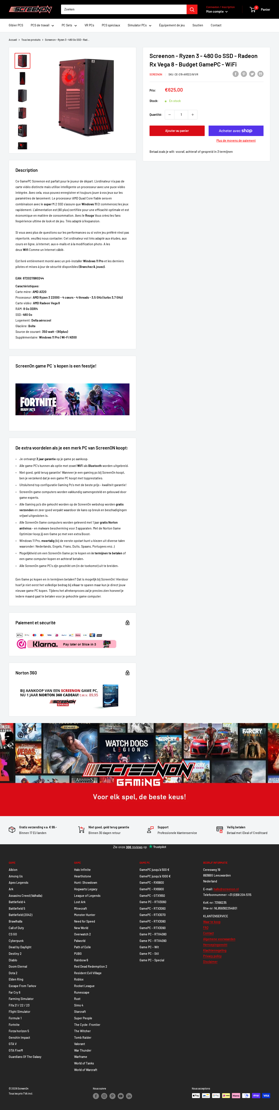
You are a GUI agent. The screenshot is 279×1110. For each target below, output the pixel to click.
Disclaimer (210, 962)
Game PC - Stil (149, 953)
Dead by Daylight (20, 947)
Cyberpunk (16, 941)
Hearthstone (82, 876)
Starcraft (80, 1011)
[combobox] (124, 9)
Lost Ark (79, 902)
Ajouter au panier (177, 131)
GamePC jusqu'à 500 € (154, 870)
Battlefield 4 (17, 902)
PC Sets (67, 25)
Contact (216, 25)
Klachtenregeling (214, 950)
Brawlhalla (15, 921)
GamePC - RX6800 (152, 882)
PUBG (78, 953)
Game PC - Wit (149, 947)
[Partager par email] (260, 74)
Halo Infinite (82, 870)
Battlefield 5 (17, 908)
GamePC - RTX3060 (153, 908)
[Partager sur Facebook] (236, 74)
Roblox (78, 979)
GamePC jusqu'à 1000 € (155, 876)
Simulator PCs (137, 25)
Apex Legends (18, 882)
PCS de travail (40, 25)
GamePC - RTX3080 (153, 921)
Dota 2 (13, 973)
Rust (77, 999)
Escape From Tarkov (22, 986)
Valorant (79, 1044)
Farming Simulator (21, 999)
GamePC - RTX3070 (153, 915)
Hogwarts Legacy (85, 889)
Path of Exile (82, 947)
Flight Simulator (19, 1011)
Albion (13, 870)
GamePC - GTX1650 (152, 895)
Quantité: (156, 114)
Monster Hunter (84, 915)
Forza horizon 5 (19, 1031)
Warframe (80, 1057)
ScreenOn (156, 74)
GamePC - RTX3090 (153, 928)
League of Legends (87, 895)
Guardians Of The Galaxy (25, 1057)
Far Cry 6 (14, 992)
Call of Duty (16, 928)
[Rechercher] (192, 9)
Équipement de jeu (172, 25)
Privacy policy (212, 956)
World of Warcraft (85, 1070)
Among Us (16, 876)
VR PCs (89, 25)
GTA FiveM (16, 1050)
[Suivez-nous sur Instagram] (104, 1096)
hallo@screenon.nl (226, 889)
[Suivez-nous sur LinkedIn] (129, 1096)
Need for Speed (84, 921)
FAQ (205, 927)
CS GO (13, 934)
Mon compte (215, 11)
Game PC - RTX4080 (153, 934)
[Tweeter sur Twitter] (252, 74)
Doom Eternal (18, 966)
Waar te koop (212, 922)
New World (81, 928)
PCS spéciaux (111, 25)
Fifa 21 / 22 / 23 (19, 1005)
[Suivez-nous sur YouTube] (121, 1096)
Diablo (13, 960)
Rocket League (84, 986)
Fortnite (14, 1025)
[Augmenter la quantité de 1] (192, 114)
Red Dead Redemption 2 (90, 966)
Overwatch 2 (82, 934)
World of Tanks (84, 1063)
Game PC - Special (152, 960)
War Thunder (82, 1050)
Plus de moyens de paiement (236, 140)
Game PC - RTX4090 (153, 941)
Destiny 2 (15, 953)
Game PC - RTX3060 (153, 902)
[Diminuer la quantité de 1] (169, 114)
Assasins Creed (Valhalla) (25, 895)
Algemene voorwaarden (219, 939)
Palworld (79, 941)
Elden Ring (16, 979)
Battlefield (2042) (20, 915)
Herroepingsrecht (215, 945)
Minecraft (80, 908)
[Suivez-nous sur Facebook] (96, 1096)
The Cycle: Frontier (87, 1025)
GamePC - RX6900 (152, 889)
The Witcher (82, 1031)
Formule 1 (15, 1018)
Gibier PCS (16, 25)
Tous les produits (31, 39)
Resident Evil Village (88, 973)
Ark (11, 889)
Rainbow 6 (81, 960)
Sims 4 (78, 1005)
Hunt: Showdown (85, 882)
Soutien (197, 25)
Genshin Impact (19, 1037)
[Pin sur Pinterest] (244, 74)
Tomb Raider (82, 1037)
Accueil (13, 39)
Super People (83, 1018)
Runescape (81, 992)
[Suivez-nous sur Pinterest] (112, 1096)
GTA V (13, 1044)
